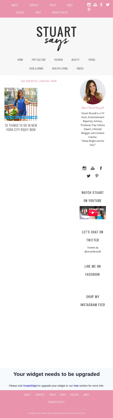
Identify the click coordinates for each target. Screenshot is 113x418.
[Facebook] (101, 168)
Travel (91, 59)
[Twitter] (88, 175)
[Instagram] (84, 168)
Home (20, 59)
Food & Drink (36, 68)
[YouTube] (93, 168)
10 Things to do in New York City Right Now (21, 127)
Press (53, 5)
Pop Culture (39, 59)
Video (70, 5)
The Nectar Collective (74, 413)
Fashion (58, 59)
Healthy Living (60, 68)
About (14, 5)
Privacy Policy (60, 12)
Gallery (20, 12)
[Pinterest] (97, 175)
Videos (80, 68)
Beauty (75, 59)
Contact (34, 5)
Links (38, 12)
